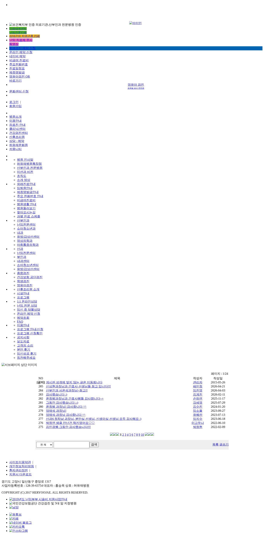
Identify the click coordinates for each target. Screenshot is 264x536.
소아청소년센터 (28, 265)
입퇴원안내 (24, 188)
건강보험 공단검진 (30, 277)
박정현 (197, 427)
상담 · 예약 (16, 141)
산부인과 (23, 220)
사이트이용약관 (20, 462)
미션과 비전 (25, 171)
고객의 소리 (25, 345)
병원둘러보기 (26, 208)
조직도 (21, 176)
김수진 (197, 406)
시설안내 (23, 293)
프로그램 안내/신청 (30, 329)
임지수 (197, 418)
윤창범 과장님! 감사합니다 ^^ (66, 406)
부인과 (21, 257)
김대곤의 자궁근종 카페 (24, 36)
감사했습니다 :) (56, 394)
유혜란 (197, 414)
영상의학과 (24, 240)
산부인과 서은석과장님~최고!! (67, 390)
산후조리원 (17, 137)
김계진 (197, 394)
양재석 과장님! (56, 410)
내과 (20, 232)
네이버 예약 (17, 56)
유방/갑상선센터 (28, 236)
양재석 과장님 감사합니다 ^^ (65, 414)
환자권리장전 (18, 470)
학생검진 (23, 281)
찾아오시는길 (26, 212)
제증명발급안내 (28, 192)
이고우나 (198, 422)
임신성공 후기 (26, 353)
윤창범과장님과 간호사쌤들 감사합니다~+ (75, 398)
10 (142, 434)
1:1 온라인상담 (27, 301)
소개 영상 (23, 180)
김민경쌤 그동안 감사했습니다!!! (68, 427)
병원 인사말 (25, 159)
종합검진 (23, 273)
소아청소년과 (26, 228)
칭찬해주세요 (26, 357)
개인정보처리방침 (21, 466)
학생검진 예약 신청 (22, 48)
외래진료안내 (26, 184)
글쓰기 (224, 444)
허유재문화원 (18, 145)
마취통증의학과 (28, 244)
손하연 (197, 398)
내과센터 (23, 261)
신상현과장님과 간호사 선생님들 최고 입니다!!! (78, 386)
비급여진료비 (26, 200)
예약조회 (23, 317)
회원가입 (15, 106)
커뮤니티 (15, 149)
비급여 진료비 (19, 60)
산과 (20, 248)
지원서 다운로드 (20, 474)
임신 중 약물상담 (28, 309)
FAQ (20, 321)
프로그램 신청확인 (30, 333)
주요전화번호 (18, 64)
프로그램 (23, 297)
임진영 (197, 390)
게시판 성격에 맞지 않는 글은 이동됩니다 (74, 382)
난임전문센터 (26, 224)
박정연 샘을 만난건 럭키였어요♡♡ (70, 422)
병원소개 (15, 116)
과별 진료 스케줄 (28, 216)
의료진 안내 (17, 124)
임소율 (197, 410)
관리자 (197, 382)
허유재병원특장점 (29, 163)
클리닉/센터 (17, 128)
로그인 (14, 102)
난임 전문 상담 (27, 305)
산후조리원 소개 (28, 289)
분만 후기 (23, 349)
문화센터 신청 (19, 91)
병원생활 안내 (26, 204)
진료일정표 (17, 68)
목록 (215, 444)
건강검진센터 (18, 132)
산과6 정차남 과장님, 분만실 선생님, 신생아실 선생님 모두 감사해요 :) (93, 418)
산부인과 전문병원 (30, 167)
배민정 (197, 386)
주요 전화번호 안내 (30, 196)
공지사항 (23, 337)
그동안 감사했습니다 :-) (62, 402)
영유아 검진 (136, 86)
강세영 (197, 402)
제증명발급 (17, 72)
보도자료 (23, 341)
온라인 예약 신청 (20, 52)
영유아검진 (24, 285)
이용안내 (15, 120)
